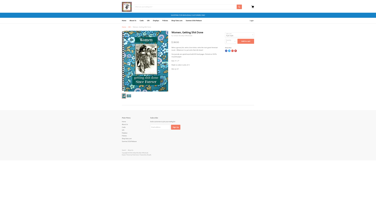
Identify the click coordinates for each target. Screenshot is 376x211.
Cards (142, 20)
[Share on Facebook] (226, 51)
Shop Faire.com (176, 20)
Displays (156, 20)
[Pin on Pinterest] (235, 51)
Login (252, 20)
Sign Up (176, 127)
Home (124, 20)
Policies (165, 20)
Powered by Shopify (145, 155)
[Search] (239, 7)
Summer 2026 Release (194, 20)
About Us (133, 20)
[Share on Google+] (232, 51)
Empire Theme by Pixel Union (130, 155)
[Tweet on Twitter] (229, 51)
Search (124, 150)
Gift (148, 20)
